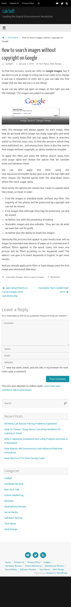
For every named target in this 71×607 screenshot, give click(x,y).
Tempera (50, 573)
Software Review (13, 518)
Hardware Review (13, 483)
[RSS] (66, 3)
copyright (10, 277)
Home (4, 3)
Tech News (13, 37)
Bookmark (55, 277)
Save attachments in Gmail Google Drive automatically (15, 292)
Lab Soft (8, 11)
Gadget (8, 478)
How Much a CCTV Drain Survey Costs (24, 458)
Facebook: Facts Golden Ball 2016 (54, 290)
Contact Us (14, 3)
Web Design (56, 63)
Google (19, 277)
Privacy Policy (28, 3)
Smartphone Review (15, 506)
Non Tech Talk (11, 489)
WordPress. (62, 573)
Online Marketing (13, 495)
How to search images (34, 277)
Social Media (11, 512)
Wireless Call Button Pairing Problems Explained (30, 423)
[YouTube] (57, 3)
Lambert (9, 63)
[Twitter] (62, 3)
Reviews (8, 500)
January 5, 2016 (26, 63)
